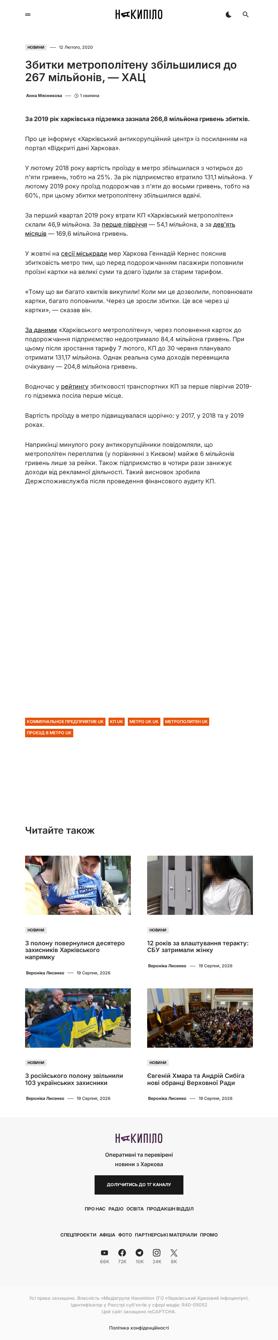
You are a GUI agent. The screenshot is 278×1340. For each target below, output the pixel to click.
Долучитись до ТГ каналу (139, 1184)
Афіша (107, 1235)
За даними (41, 329)
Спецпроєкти (78, 1235)
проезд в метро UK (49, 732)
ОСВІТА (135, 1208)
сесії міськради (84, 253)
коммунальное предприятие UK (65, 721)
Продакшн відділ (170, 1208)
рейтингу (74, 386)
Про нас (95, 1208)
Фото (125, 1235)
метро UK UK (144, 721)
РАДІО (115, 1208)
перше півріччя (124, 224)
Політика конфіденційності (139, 1328)
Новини (35, 47)
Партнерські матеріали (166, 1235)
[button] (28, 14)
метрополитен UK (186, 721)
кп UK (116, 721)
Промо (209, 1235)
